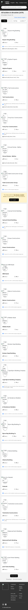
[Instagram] (3, 604)
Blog (17, 2)
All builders (13, 600)
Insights (13, 2)
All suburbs (13, 598)
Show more (14, 576)
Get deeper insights (19, 195)
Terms (20, 598)
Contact (12, 588)
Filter (4, 21)
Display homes (23, 2)
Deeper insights (21, 587)
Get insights (13, 200)
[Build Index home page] (5, 587)
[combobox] (15, 7)
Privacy (20, 596)
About (12, 586)
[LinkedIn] (5, 604)
